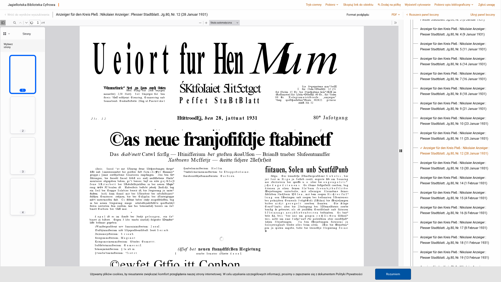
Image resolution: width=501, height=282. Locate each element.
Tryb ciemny (314, 4)
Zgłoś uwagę (486, 4)
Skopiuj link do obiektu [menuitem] (358, 4)
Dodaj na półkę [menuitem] (391, 4)
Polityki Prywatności (349, 274)
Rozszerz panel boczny (424, 14)
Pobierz (330, 4)
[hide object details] (400, 151)
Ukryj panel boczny (482, 14)
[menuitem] (455, 31)
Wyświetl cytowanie (418, 4)
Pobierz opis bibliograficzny (452, 4)
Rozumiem (393, 274)
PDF (394, 14)
